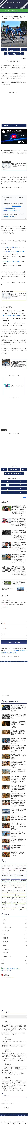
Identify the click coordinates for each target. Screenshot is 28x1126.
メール (3, 629)
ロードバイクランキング (7, 977)
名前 (3, 623)
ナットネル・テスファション (11, 261)
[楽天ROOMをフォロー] (20, 488)
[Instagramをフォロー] (7, 485)
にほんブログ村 (5, 970)
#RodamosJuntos (16, 206)
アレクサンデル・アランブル (11, 316)
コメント (4, 607)
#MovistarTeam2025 (8, 208)
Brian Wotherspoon (14, 45)
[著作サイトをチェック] (7, 481)
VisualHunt (23, 45)
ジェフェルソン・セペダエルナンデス (13, 251)
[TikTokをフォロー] (7, 488)
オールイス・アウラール (10, 247)
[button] (20, 53)
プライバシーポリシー (7, 1104)
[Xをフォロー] (20, 481)
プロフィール (5, 1107)
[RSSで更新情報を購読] (20, 492)
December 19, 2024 (8, 216)
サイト (3, 634)
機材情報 (4, 430)
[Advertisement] (14, 107)
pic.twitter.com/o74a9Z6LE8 (10, 210)
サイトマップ (5, 1100)
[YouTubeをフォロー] (20, 485)
